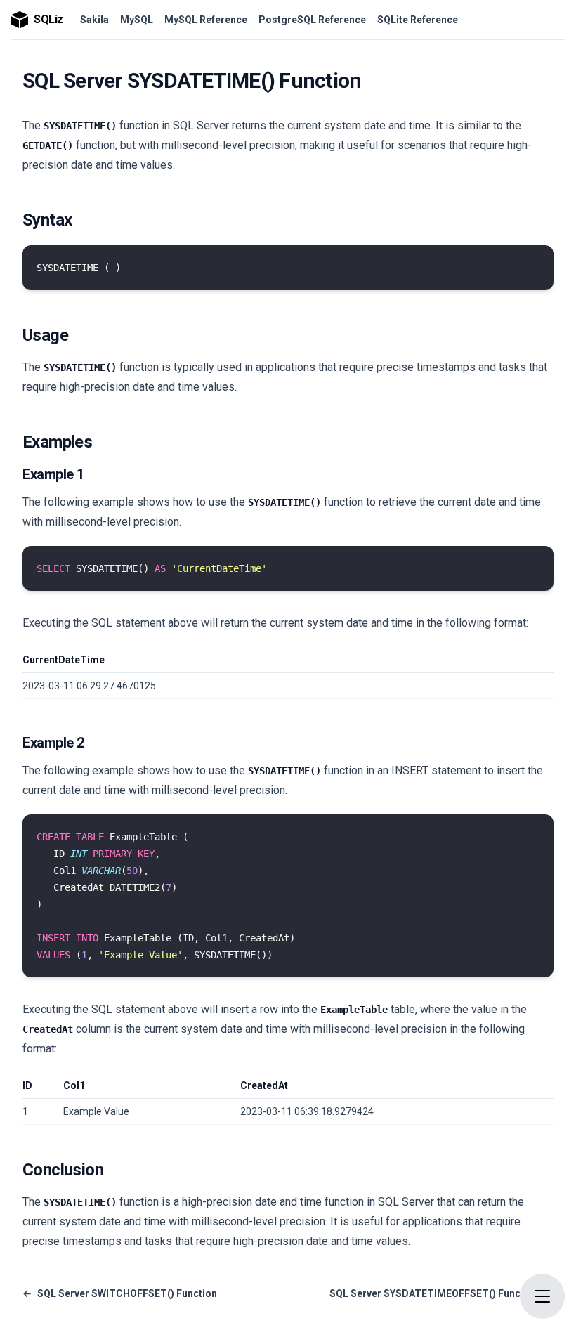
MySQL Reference (205, 19)
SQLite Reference (417, 19)
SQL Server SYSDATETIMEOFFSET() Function (441, 1293)
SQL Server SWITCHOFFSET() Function (119, 1293)
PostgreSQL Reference (312, 19)
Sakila (94, 19)
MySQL (136, 19)
